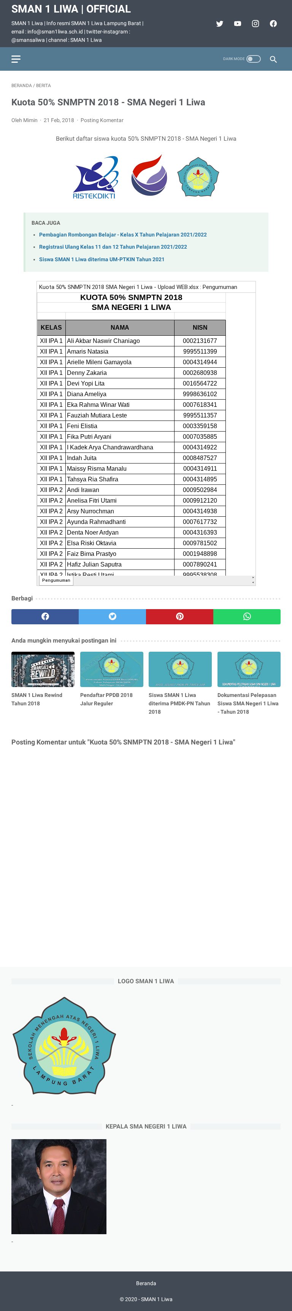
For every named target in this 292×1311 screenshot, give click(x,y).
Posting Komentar (102, 120)
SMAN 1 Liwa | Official (71, 9)
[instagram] (254, 23)
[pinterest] (179, 616)
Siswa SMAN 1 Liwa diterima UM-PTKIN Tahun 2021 (102, 259)
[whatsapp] (247, 616)
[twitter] (219, 23)
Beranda (146, 1283)
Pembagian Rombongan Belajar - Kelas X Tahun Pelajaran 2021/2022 (123, 235)
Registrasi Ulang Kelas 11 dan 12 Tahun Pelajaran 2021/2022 (113, 247)
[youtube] (237, 23)
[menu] (16, 59)
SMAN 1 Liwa (157, 1299)
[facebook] (272, 23)
